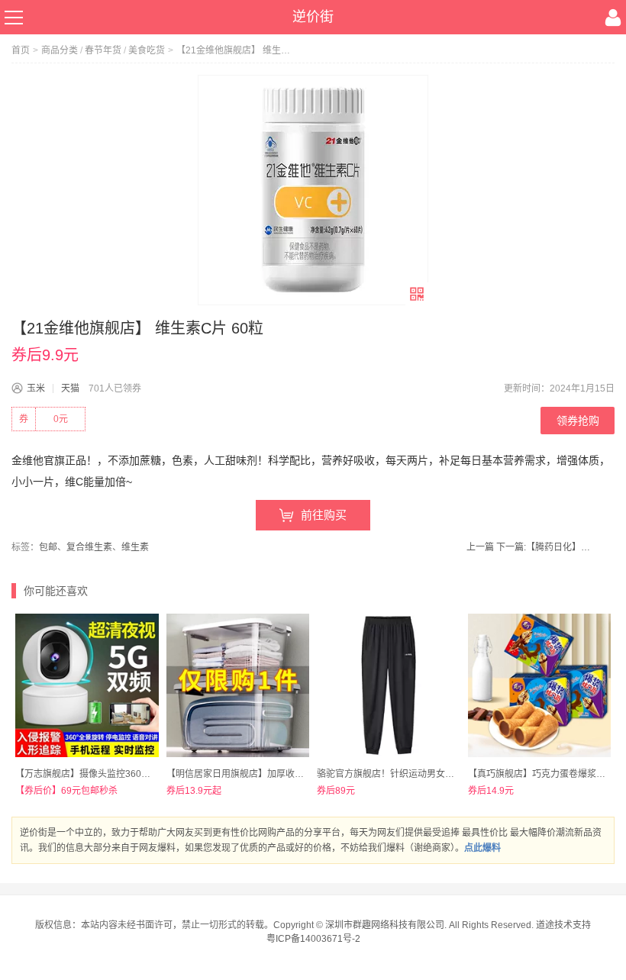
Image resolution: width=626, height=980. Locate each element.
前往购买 (324, 514)
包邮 (48, 547)
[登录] (613, 17)
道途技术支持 (563, 925)
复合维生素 (89, 547)
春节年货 (103, 50)
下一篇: (545, 547)
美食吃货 (146, 50)
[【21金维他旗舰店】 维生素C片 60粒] (313, 190)
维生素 (135, 547)
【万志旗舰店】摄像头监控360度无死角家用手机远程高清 (133, 774)
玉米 (36, 388)
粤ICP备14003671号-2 (313, 938)
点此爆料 (482, 848)
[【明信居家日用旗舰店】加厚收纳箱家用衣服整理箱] (238, 685)
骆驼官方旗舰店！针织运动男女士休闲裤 (399, 774)
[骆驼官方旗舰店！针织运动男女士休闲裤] (388, 685)
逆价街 (313, 16)
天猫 (70, 388)
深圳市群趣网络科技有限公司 (384, 925)
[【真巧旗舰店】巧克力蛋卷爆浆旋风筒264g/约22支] (539, 685)
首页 (20, 50)
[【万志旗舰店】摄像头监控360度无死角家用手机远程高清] (87, 685)
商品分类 (59, 50)
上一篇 (480, 547)
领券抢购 (578, 420)
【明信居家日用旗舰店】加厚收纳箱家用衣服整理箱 (271, 774)
